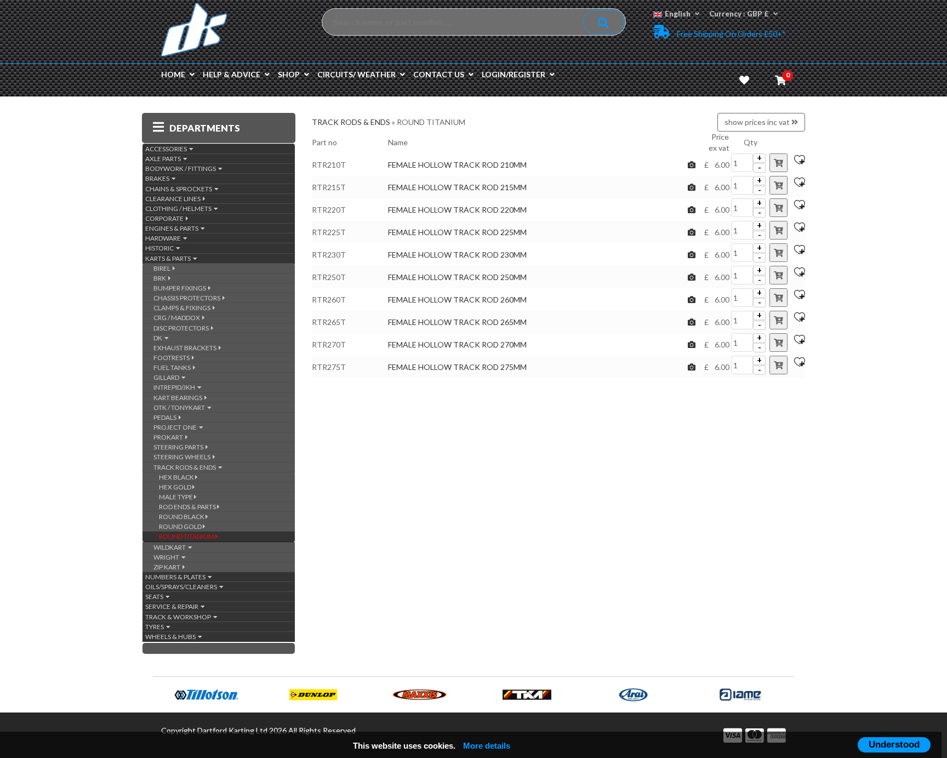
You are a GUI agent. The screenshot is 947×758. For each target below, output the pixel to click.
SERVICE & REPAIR (173, 606)
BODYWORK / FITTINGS (181, 168)
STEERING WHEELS (183, 457)
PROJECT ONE (176, 427)
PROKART (169, 437)
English (678, 13)
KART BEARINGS (178, 398)
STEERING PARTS (179, 447)
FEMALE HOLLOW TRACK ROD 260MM (457, 299)
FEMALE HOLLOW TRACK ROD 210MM (457, 164)
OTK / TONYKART (180, 407)
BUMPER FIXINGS (180, 288)
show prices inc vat (757, 122)
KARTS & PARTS (169, 258)
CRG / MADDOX (177, 318)
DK (158, 338)
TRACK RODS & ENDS (185, 467)
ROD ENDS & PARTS (188, 507)
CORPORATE (165, 218)
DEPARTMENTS (204, 128)
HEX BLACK (177, 477)
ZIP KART (167, 567)
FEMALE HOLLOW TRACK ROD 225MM (457, 232)
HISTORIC (160, 248)
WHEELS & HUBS (171, 636)
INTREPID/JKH (175, 387)
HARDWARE (164, 238)
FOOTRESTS (172, 358)
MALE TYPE (176, 497)
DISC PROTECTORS (182, 328)
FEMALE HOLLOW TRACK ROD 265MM (457, 322)
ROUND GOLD (181, 526)
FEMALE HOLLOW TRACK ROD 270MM (457, 344)
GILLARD (167, 377)
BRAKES (158, 178)
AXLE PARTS (164, 159)
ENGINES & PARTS (173, 228)
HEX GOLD (175, 487)
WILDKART (170, 547)
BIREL (163, 268)
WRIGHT (167, 557)
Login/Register (513, 74)
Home (173, 74)
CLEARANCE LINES (174, 199)
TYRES (155, 627)
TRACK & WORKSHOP (179, 617)
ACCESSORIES (167, 149)
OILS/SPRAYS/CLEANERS (182, 587)
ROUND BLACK (182, 516)
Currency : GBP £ (739, 13)
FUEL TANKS (173, 367)
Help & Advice (231, 74)
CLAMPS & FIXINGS (183, 308)
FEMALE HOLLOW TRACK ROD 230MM (457, 254)
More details (486, 745)
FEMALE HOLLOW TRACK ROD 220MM (457, 209)
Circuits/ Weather (356, 74)
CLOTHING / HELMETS (179, 208)
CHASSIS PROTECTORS (188, 298)
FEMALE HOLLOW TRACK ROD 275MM (457, 367)
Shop (289, 74)
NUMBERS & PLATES (176, 577)
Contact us (438, 74)
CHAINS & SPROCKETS (179, 189)
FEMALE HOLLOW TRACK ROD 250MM (457, 277)
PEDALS (166, 417)
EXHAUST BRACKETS (186, 348)
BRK (160, 278)
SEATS (155, 596)
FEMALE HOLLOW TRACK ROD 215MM (457, 187)
